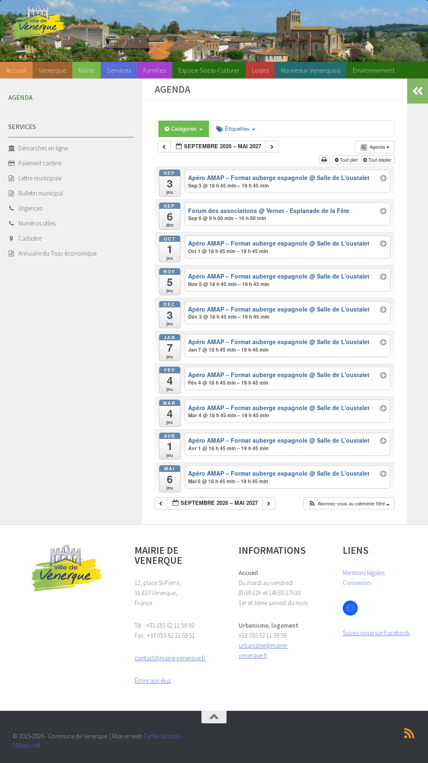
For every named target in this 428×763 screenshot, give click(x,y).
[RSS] (409, 733)
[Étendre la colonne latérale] (417, 91)
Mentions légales (364, 573)
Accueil (16, 70)
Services (119, 70)
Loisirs (260, 70)
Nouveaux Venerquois (310, 70)
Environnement (374, 70)
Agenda (20, 97)
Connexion (357, 583)
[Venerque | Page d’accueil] (39, 21)
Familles (154, 70)
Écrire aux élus (153, 680)
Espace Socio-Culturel (208, 70)
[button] (349, 503)
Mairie (86, 70)
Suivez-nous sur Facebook (376, 633)
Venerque (52, 70)
